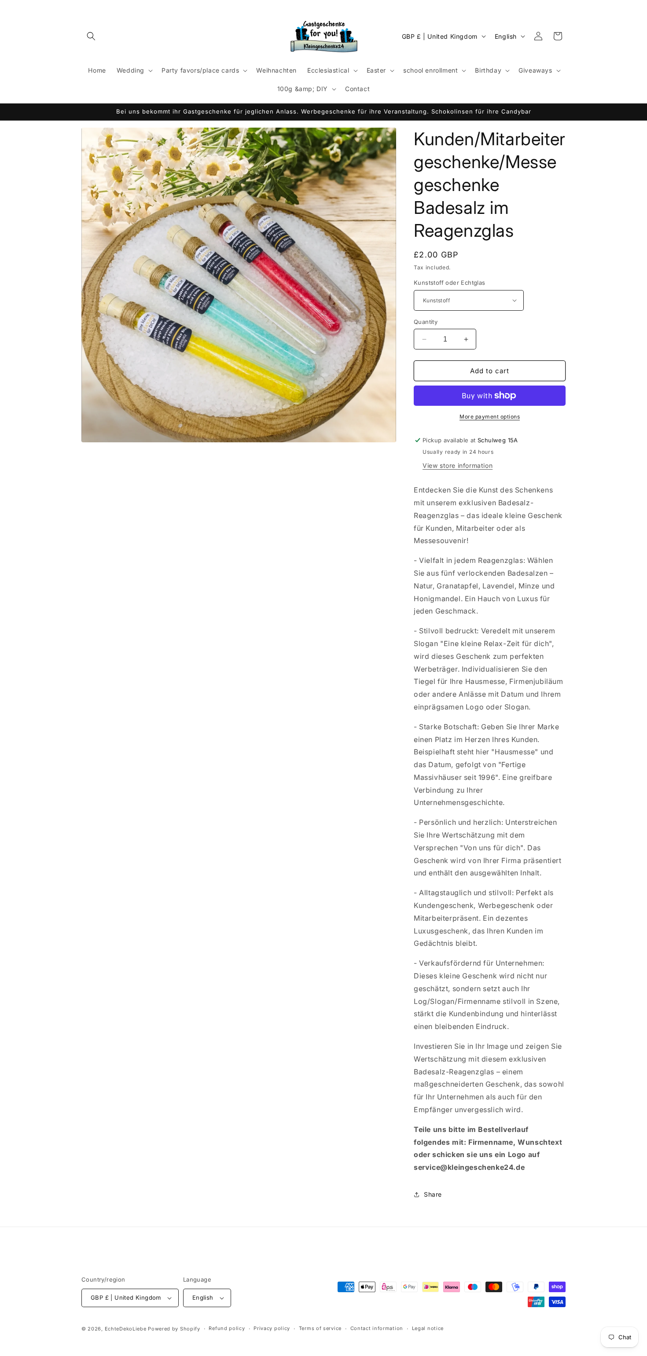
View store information (458, 465)
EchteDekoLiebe (126, 1329)
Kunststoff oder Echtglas (449, 282)
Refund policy (227, 1328)
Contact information (376, 1328)
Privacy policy (272, 1328)
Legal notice (428, 1328)
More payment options (490, 416)
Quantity (425, 321)
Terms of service (320, 1328)
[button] (91, 36)
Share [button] (433, 1194)
